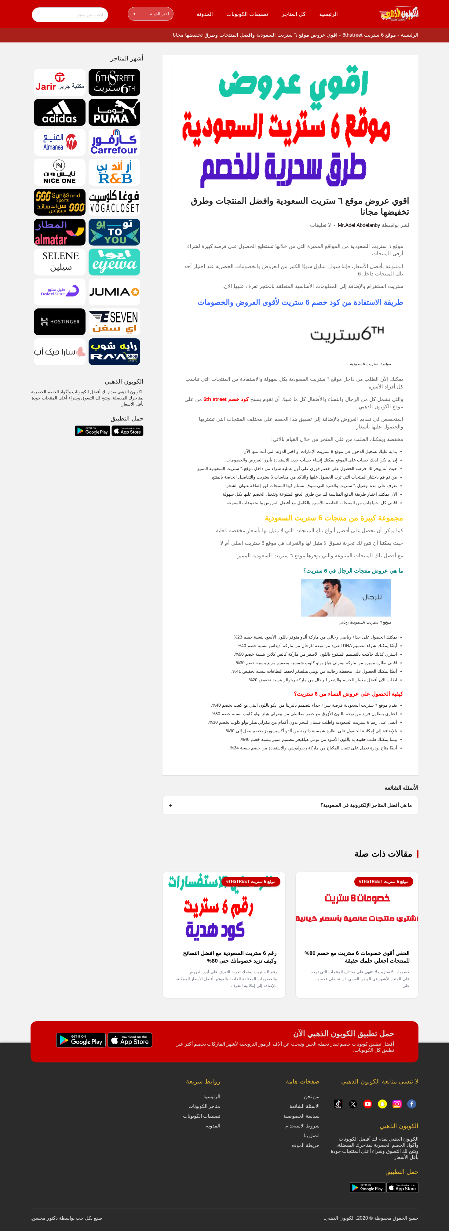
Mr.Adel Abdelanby (359, 225)
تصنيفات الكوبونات (247, 14)
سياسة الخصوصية (301, 1116)
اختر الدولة (151, 13)
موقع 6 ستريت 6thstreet (369, 35)
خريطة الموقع (305, 1145)
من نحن (311, 1096)
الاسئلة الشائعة (304, 1106)
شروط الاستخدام (302, 1125)
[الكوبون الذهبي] (398, 13)
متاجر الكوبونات (204, 1106)
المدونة (205, 14)
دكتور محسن (45, 1218)
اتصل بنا (311, 1135)
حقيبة (361, 739)
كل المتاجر (294, 14)
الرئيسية (328, 14)
